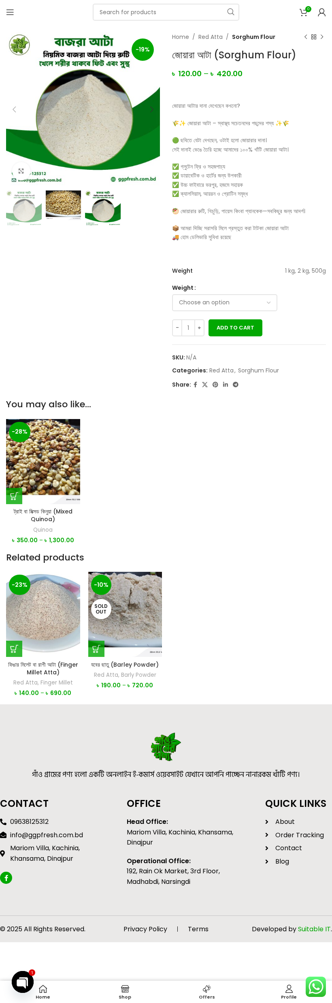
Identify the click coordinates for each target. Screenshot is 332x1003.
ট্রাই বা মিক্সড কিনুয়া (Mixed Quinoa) (43, 515)
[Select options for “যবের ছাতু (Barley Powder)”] (96, 649)
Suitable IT (314, 929)
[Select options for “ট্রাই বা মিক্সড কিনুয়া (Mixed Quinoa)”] (14, 496)
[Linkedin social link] (225, 384)
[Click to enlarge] (21, 171)
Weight (183, 288)
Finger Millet (56, 682)
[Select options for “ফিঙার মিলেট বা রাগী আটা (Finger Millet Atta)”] (14, 649)
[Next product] (322, 37)
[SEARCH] (230, 12)
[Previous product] (306, 37)
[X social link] (205, 384)
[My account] (322, 12)
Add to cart (235, 327)
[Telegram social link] (235, 384)
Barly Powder (138, 675)
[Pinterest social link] (215, 384)
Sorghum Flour (253, 37)
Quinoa (43, 530)
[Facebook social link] (195, 384)
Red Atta (210, 37)
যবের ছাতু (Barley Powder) (125, 665)
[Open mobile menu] (10, 12)
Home (180, 37)
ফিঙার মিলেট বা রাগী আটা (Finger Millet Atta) (43, 669)
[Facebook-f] (6, 878)
